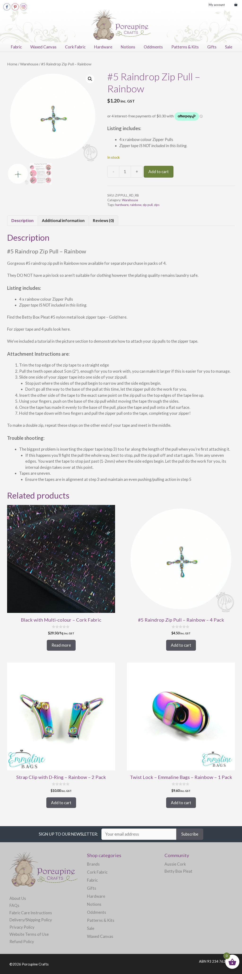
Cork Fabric (75, 46)
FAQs (14, 905)
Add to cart (158, 171)
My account (217, 5)
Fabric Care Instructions (30, 912)
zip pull (148, 205)
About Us (17, 898)
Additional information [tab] (63, 220)
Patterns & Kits (185, 46)
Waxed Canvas (43, 46)
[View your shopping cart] (235, 4)
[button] (90, 79)
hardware (122, 205)
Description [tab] (22, 220)
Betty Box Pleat (178, 871)
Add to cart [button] (181, 645)
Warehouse (29, 64)
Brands (93, 864)
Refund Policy (21, 941)
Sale (228, 46)
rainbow (135, 205)
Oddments (153, 46)
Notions (128, 46)
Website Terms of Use (29, 934)
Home (12, 64)
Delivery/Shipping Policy (30, 919)
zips (157, 205)
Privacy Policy (22, 927)
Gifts (211, 46)
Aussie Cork (175, 864)
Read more (61, 645)
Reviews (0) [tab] (103, 220)
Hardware (103, 46)
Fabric (16, 46)
